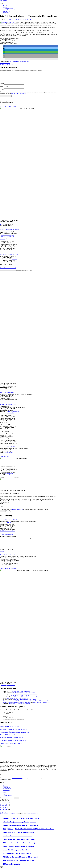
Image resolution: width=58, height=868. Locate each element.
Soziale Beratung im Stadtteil (8, 268)
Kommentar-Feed (7, 788)
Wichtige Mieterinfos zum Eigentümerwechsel (13, 729)
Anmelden (5, 786)
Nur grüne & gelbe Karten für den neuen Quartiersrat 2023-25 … (28, 829)
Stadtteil (5, 7)
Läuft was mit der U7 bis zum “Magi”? (42, 702)
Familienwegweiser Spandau (8, 568)
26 (5, 809)
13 (6, 805)
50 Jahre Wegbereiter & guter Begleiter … (19, 822)
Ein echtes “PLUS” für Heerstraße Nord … (20, 832)
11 (3, 805)
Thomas (32, 19)
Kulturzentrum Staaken (17, 61)
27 (6, 809)
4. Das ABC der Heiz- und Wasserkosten (12, 735)
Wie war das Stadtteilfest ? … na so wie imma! (17, 695)
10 (2, 805)
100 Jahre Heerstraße (11, 864)
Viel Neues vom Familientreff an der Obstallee (25, 699)
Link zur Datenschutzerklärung (18, 93)
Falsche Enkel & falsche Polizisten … (11, 726)
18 (3, 807)
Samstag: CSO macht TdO (6, 64)
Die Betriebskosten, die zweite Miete (11, 743)
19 (5, 807)
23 (0, 809)
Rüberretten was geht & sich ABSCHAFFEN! (20, 825)
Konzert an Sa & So (5, 63)
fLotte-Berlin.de (9, 473)
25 (3, 809)
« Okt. (1, 812)
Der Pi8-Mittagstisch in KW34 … (9, 520)
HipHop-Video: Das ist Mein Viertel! (17, 853)
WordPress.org (6, 790)
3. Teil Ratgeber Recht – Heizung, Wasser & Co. (14, 737)
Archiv (4, 792)
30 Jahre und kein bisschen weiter (41, 700)
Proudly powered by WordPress (7, 813)
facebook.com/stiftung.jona (7, 235)
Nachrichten (26, 61)
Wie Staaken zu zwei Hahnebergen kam (18, 860)
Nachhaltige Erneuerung (9, 9)
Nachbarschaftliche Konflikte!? (8, 447)
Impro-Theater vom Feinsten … (8, 106)
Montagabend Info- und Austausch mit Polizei (20, 703)
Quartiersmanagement (8, 8)
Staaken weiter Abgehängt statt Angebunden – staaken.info (17, 700)
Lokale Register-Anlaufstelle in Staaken (18, 846)
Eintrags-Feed (6, 787)
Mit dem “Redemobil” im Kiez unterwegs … (20, 843)
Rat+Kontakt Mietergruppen (12, 411)
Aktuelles (5, 5)
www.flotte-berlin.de (11, 474)
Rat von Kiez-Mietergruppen (8, 404)
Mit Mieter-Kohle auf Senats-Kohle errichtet (20, 857)
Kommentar (3, 81)
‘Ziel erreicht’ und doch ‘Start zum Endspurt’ (19, 691)
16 (0, 807)
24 (2, 809)
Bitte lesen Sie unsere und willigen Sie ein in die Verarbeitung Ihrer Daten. (25, 509)
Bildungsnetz (6, 12)
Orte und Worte (6, 11)
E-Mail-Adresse (4, 86)
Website (2, 89)
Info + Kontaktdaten (8, 452)
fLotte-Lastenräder (5, 456)
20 (6, 807)
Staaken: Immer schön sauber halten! (17, 836)
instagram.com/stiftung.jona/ (7, 236)
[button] (4, 46)
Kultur (9, 61)
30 (0, 810)
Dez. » (5, 812)
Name (2, 83)
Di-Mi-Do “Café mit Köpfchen (7, 531)
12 (5, 805)
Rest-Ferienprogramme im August (9, 229)
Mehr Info (2, 224)
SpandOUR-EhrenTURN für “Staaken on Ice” (25, 694)
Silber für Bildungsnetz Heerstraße (16, 850)
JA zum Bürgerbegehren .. (7, 534)
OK (1, 867)
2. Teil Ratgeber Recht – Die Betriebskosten (13, 740)
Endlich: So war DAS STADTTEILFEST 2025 (21, 818)
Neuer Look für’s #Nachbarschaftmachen (19, 839)
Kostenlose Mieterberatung (7, 392)
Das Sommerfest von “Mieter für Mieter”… (17, 698)
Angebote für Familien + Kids (8, 555)
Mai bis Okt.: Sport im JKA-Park (9, 254)
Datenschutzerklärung (17, 509)
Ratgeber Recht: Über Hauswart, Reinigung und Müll (15, 732)
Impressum (5, 793)
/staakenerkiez (10, 413)
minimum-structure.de (32, 813)
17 (2, 807)
